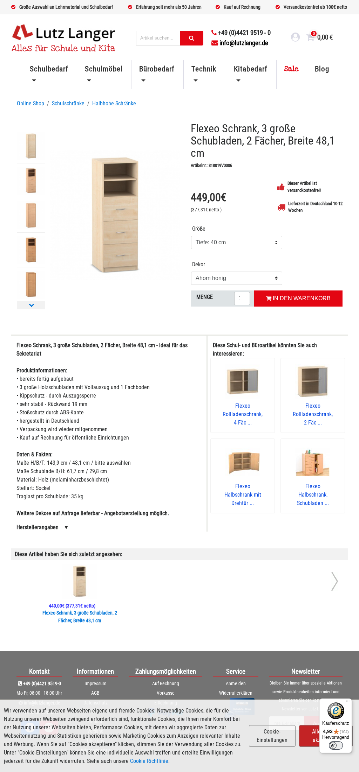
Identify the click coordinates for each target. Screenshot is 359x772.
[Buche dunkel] (31, 250)
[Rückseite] (31, 146)
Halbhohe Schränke (114, 103)
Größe (198, 228)
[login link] (295, 38)
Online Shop (30, 103)
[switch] (336, 745)
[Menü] (348, 703)
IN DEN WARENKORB (301, 298)
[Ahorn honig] (115, 215)
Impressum (95, 683)
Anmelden (236, 683)
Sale (291, 68)
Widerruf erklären (235, 693)
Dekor (198, 264)
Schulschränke (68, 103)
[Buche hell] (31, 180)
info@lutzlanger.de (243, 43)
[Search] (191, 38)
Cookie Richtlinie (149, 761)
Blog (322, 69)
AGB (95, 693)
